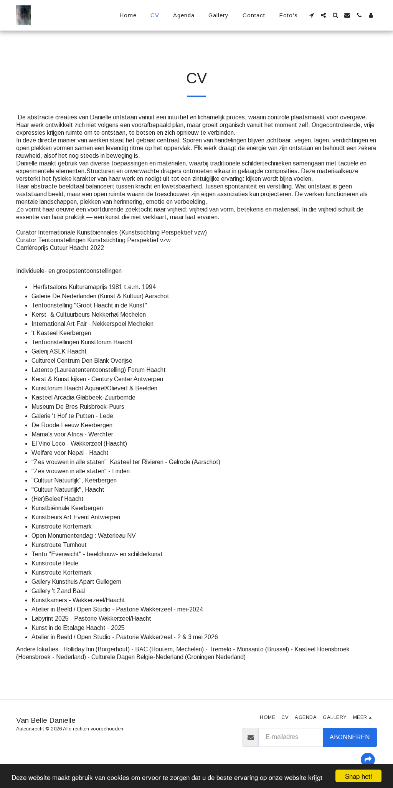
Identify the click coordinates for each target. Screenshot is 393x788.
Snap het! (358, 776)
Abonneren (350, 737)
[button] (311, 15)
